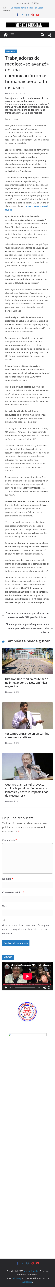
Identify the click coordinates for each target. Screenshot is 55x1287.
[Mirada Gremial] (5, 34)
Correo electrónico (13, 892)
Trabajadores (11, 51)
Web (4, 906)
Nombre (7, 878)
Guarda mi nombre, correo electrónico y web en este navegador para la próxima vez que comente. (26, 929)
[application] (27, 976)
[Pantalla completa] (49, 987)
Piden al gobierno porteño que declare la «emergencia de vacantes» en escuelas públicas (27, 628)
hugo (24, 93)
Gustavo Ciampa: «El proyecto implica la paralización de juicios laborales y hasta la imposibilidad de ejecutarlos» (27, 790)
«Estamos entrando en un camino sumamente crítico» (27, 735)
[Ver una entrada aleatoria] (49, 34)
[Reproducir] (6, 987)
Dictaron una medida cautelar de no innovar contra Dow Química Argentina (26, 682)
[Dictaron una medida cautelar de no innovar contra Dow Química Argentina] (27, 649)
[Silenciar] (44, 987)
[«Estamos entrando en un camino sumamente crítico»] (27, 704)
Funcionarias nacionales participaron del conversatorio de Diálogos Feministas (27, 615)
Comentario (9, 840)
